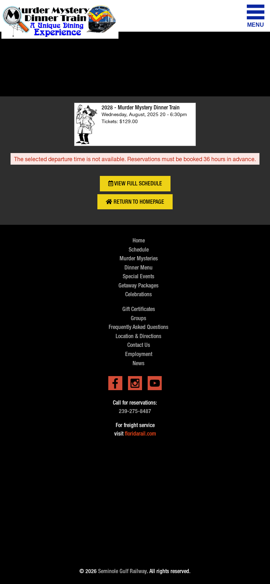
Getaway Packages (138, 285)
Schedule (139, 249)
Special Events (138, 276)
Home (139, 240)
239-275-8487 (135, 411)
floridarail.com (140, 433)
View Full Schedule (137, 183)
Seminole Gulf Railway (122, 571)
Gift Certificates (138, 309)
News (138, 363)
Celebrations (138, 294)
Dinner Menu (138, 267)
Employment (138, 354)
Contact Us (138, 345)
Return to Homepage (138, 201)
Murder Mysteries (139, 258)
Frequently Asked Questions (138, 327)
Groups (138, 318)
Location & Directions (138, 336)
